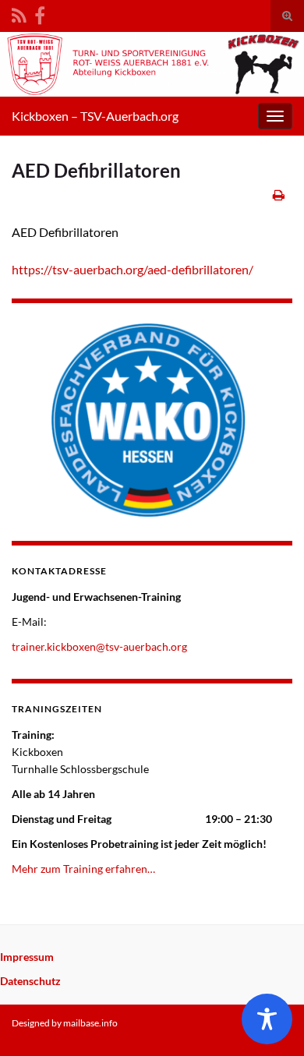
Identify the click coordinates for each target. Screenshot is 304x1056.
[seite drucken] (279, 194)
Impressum (27, 956)
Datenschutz (30, 980)
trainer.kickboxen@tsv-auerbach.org (99, 646)
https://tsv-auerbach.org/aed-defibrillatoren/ (132, 269)
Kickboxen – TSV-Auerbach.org (95, 115)
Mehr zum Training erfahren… (83, 868)
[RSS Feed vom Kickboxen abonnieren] (19, 13)
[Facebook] (39, 13)
